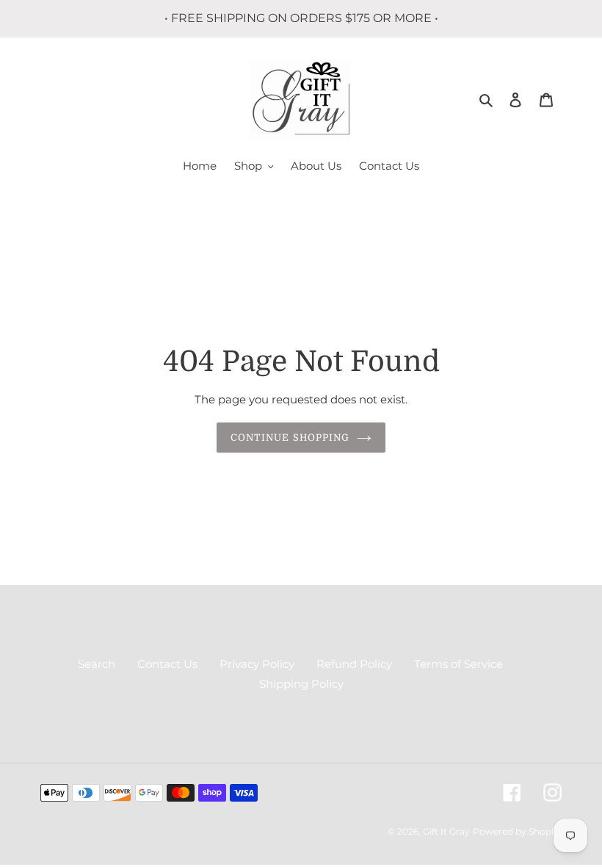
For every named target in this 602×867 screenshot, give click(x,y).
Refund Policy (354, 664)
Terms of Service (458, 664)
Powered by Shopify (517, 831)
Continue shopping (290, 437)
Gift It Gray (446, 831)
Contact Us (167, 664)
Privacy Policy (257, 664)
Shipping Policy (301, 684)
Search (96, 664)
